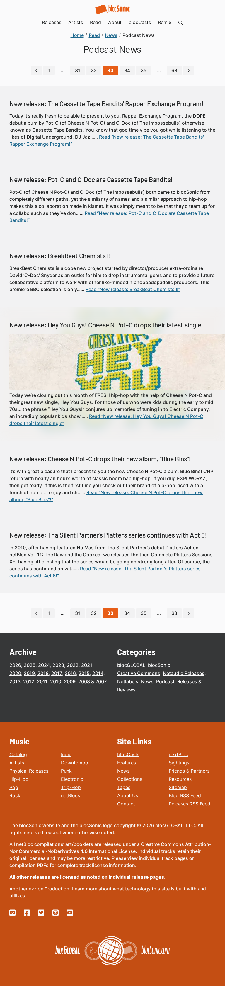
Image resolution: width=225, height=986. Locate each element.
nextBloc (178, 754)
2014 (97, 673)
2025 (29, 665)
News (147, 681)
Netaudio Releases (183, 673)
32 (94, 70)
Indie (66, 754)
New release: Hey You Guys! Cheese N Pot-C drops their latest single (105, 325)
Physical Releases (28, 771)
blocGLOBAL (131, 665)
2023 (58, 665)
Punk (66, 771)
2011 (42, 681)
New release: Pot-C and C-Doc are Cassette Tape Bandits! (91, 179)
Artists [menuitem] (75, 22)
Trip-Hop (71, 787)
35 (143, 70)
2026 (15, 665)
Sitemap (178, 787)
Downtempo (74, 763)
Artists (16, 763)
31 (77, 70)
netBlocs (70, 795)
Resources (180, 779)
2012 (28, 681)
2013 (15, 681)
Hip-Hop (18, 779)
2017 (56, 673)
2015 (84, 673)
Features (126, 763)
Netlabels (127, 681)
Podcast (165, 681)
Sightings (179, 763)
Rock (15, 795)
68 (174, 70)
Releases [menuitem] (51, 22)
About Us (127, 795)
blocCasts (128, 754)
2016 (70, 673)
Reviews (126, 690)
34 (127, 70)
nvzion (36, 889)
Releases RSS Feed (189, 804)
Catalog (18, 754)
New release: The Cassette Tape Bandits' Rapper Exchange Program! (106, 103)
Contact (126, 804)
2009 (70, 681)
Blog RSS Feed (185, 795)
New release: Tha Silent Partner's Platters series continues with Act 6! (108, 535)
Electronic (72, 779)
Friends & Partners (189, 771)
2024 (44, 665)
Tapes (123, 787)
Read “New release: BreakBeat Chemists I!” (133, 289)
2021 (86, 665)
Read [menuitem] (95, 22)
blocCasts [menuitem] (140, 22)
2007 (101, 681)
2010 (55, 681)
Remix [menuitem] (164, 22)
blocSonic (159, 665)
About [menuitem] (115, 22)
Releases (187, 681)
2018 (43, 673)
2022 (73, 665)
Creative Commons (138, 673)
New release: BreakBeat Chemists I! (60, 255)
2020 (15, 673)
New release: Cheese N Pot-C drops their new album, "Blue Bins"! (100, 459)
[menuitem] (180, 22)
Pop (13, 787)
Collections (129, 779)
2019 (29, 673)
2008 (84, 681)
